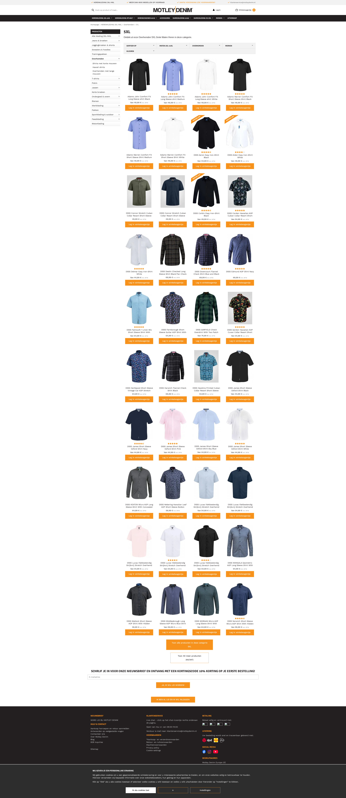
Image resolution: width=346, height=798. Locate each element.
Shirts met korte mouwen (105, 63)
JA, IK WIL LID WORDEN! (173, 685)
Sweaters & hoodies (101, 50)
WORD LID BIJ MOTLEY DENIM (104, 720)
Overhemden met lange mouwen (103, 72)
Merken (219, 18)
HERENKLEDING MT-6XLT (124, 18)
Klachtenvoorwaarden (156, 745)
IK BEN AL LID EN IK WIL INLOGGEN (173, 699)
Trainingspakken (99, 54)
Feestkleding (98, 119)
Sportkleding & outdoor (103, 114)
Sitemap (94, 749)
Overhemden (98, 59)
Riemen (95, 101)
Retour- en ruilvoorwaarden (159, 742)
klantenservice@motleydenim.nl (242, 2)
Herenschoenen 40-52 (146, 18)
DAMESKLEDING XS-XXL (202, 18)
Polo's (94, 83)
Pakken (95, 110)
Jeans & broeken (99, 40)
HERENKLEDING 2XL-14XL (101, 18)
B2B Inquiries (97, 742)
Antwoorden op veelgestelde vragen (107, 731)
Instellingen (205, 790)
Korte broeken (98, 92)
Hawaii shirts (99, 67)
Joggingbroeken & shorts (103, 45)
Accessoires (165, 18)
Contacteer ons (98, 734)
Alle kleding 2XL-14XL (101, 36)
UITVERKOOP (232, 18)
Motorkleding (98, 124)
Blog (92, 739)
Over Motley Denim (99, 737)
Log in (217, 10)
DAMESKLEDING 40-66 (181, 18)
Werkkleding (97, 106)
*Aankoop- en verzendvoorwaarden (162, 739)
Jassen (95, 88)
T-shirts (95, 78)
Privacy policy (152, 748)
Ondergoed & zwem (101, 96)
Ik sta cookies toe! (140, 790)
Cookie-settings (153, 750)
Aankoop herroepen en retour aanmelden (110, 728)
